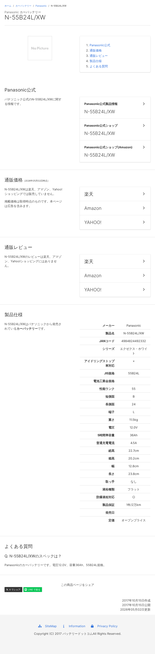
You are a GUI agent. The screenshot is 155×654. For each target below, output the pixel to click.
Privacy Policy (106, 626)
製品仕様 (96, 61)
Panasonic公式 (100, 45)
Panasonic (41, 5)
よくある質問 (99, 66)
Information (75, 626)
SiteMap (49, 626)
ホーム (8, 5)
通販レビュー (99, 56)
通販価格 (96, 50)
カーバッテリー (23, 5)
